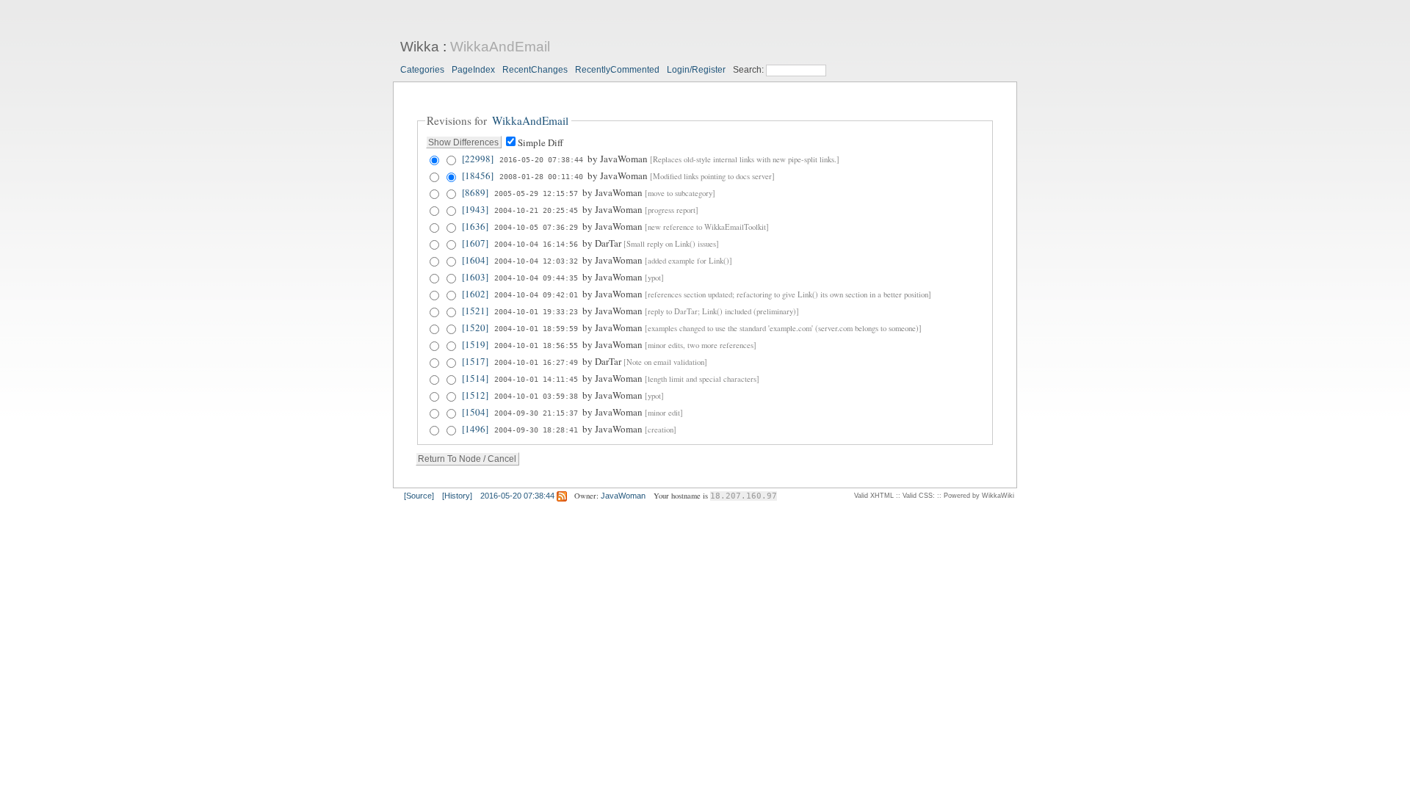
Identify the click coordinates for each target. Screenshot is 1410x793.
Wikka (419, 46)
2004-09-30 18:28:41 (536, 429)
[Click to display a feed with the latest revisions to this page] (562, 495)
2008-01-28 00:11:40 (541, 176)
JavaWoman (623, 495)
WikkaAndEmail (500, 46)
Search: (749, 70)
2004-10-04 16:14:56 (536, 243)
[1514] (475, 378)
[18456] (478, 175)
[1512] (475, 395)
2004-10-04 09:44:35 (536, 277)
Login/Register (696, 70)
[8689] (475, 192)
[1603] (475, 276)
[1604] (475, 260)
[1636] (475, 226)
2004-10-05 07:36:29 (536, 226)
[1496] (475, 428)
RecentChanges (535, 70)
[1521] (475, 310)
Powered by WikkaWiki (979, 495)
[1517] (475, 361)
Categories (422, 70)
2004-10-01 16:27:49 (536, 362)
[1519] (475, 344)
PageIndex (473, 70)
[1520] (475, 327)
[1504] (475, 412)
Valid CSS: (919, 495)
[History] (457, 495)
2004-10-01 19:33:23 (536, 311)
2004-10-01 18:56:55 (536, 345)
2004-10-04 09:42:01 (536, 294)
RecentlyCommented (617, 70)
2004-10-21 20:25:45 (536, 210)
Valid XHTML (874, 495)
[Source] (419, 495)
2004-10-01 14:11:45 (536, 378)
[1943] (475, 209)
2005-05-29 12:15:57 (536, 193)
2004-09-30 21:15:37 (536, 412)
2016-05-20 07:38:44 (541, 159)
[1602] (475, 293)
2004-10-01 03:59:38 (536, 395)
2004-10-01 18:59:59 (536, 328)
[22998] (478, 158)
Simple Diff (540, 142)
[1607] (475, 243)
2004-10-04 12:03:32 (536, 260)
